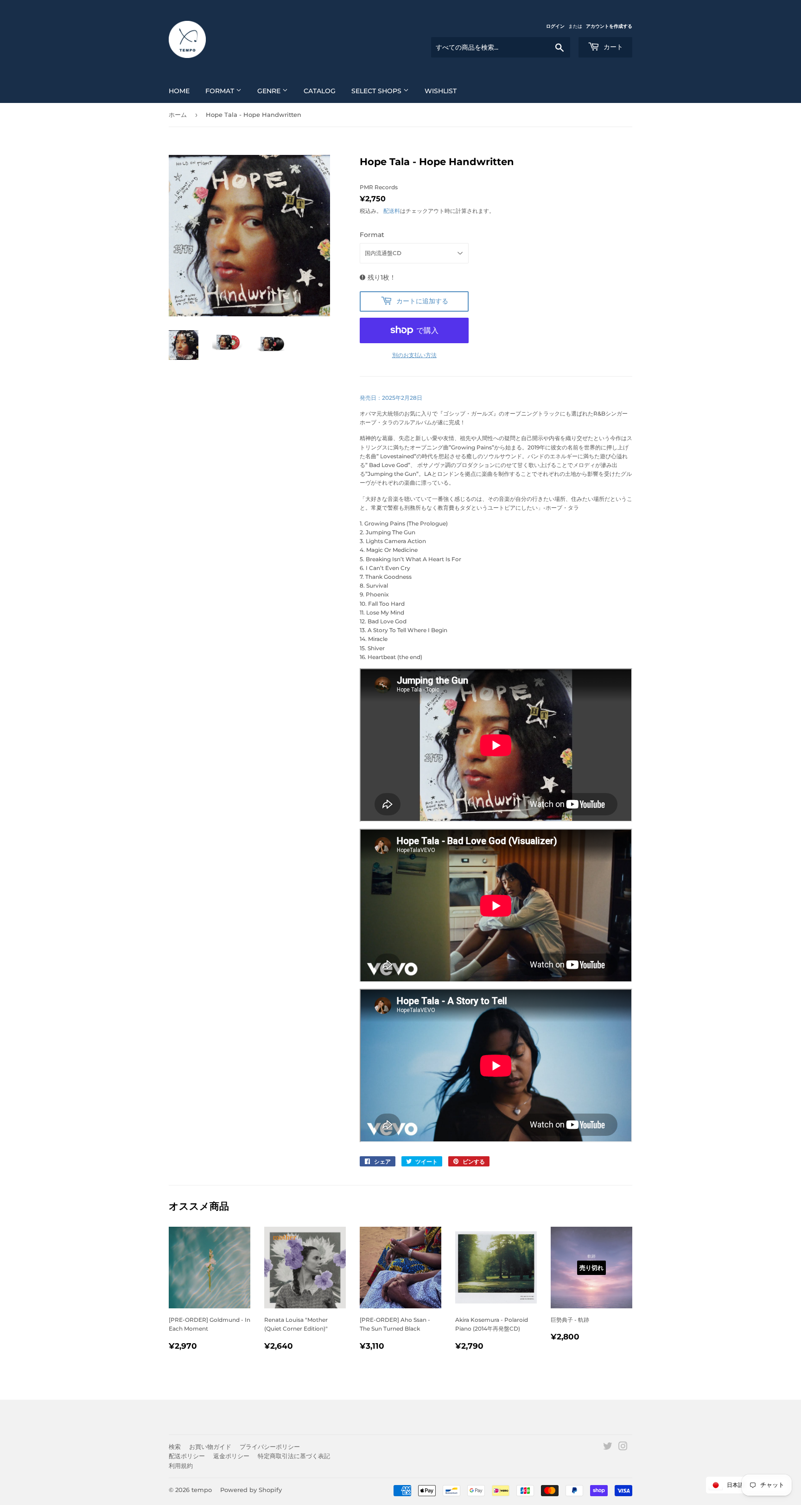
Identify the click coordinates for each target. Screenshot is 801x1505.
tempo (201, 1489)
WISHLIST (441, 91)
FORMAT (220, 91)
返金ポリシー (231, 1456)
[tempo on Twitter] (607, 1447)
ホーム (178, 114)
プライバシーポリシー (270, 1446)
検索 (175, 1446)
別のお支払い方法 (414, 355)
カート (612, 47)
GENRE (269, 91)
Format (372, 235)
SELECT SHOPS (377, 91)
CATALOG (320, 91)
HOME (179, 91)
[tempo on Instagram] (623, 1447)
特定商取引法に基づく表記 (294, 1456)
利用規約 (181, 1465)
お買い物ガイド (210, 1446)
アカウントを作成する (609, 26)
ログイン (555, 26)
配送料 (391, 210)
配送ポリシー (187, 1456)
